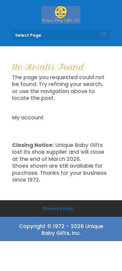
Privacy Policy (58, 208)
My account (28, 117)
